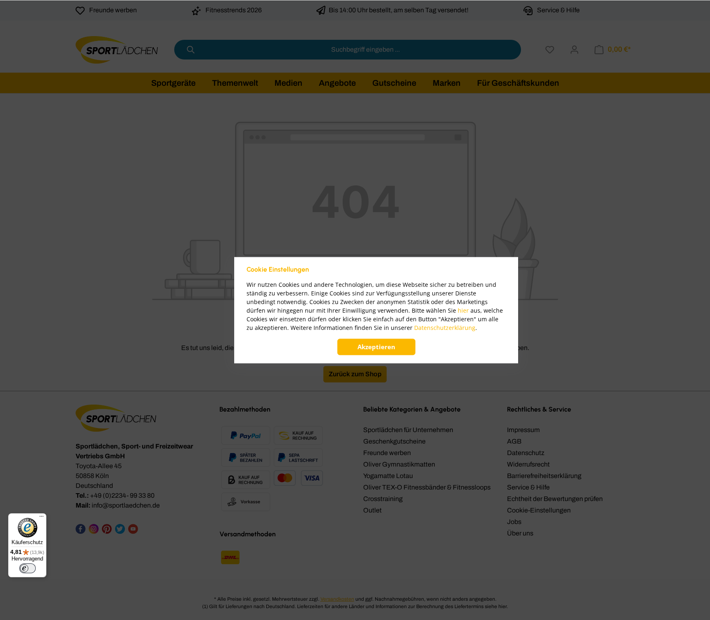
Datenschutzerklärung (444, 328)
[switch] (27, 568)
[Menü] (41, 518)
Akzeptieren (376, 347)
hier (463, 310)
